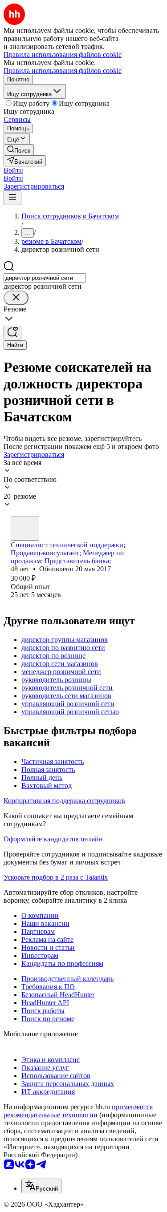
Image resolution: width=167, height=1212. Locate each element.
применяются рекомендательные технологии (78, 1111)
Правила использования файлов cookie (63, 70)
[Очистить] (16, 298)
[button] (13, 170)
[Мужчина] (25, 529)
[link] (19, 149)
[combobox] (45, 278)
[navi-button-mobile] (12, 197)
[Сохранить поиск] (12, 333)
